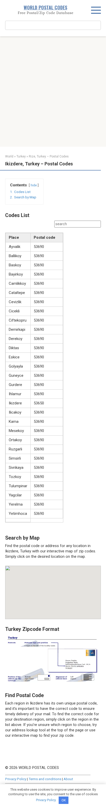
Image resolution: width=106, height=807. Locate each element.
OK (63, 800)
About (68, 779)
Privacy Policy (15, 779)
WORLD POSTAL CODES (45, 7)
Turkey (21, 156)
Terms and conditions (45, 779)
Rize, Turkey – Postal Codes (49, 156)
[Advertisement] (53, 91)
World (9, 156)
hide (34, 185)
